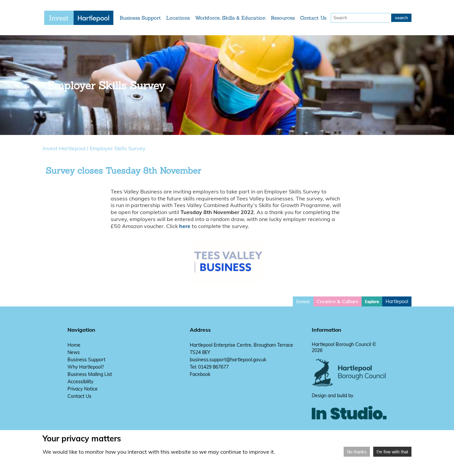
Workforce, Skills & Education (230, 18)
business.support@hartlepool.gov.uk (228, 360)
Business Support (140, 18)
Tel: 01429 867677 (209, 367)
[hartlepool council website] (349, 385)
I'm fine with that (392, 451)
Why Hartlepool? (85, 367)
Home (73, 345)
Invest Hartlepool (64, 148)
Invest (303, 301)
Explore (372, 302)
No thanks (357, 451)
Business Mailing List (89, 374)
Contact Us (313, 18)
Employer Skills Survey (118, 148)
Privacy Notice (82, 389)
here (184, 226)
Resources (283, 18)
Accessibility (80, 382)
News (73, 352)
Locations (178, 18)
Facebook (200, 374)
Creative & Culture (337, 301)
